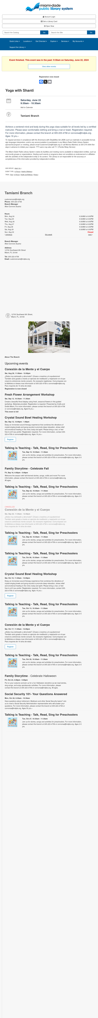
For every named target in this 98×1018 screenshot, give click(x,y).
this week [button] (48, 234)
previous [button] (8, 234)
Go (44, 32)
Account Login (49, 16)
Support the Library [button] (17, 47)
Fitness (36, 175)
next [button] (90, 234)
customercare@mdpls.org (14, 199)
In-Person (17, 171)
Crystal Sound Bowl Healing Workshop (31, 417)
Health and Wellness (27, 175)
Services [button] (64, 41)
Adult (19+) (18, 168)
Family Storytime (30, 676)
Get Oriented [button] (41, 41)
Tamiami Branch (30, 115)
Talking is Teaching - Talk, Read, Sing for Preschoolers (41, 448)
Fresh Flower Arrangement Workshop (29, 394)
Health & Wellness (26, 171)
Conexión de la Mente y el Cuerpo (27, 369)
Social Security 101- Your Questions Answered (36, 694)
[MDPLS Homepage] (49, 7)
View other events (49, 66)
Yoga (11, 175)
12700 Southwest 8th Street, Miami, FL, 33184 (22, 315)
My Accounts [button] (78, 41)
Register (10, 439)
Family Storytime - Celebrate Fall (27, 468)
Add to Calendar (27, 107)
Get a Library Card (50, 21)
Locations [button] (27, 41)
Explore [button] (53, 41)
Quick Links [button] (14, 41)
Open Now (50, 26)
